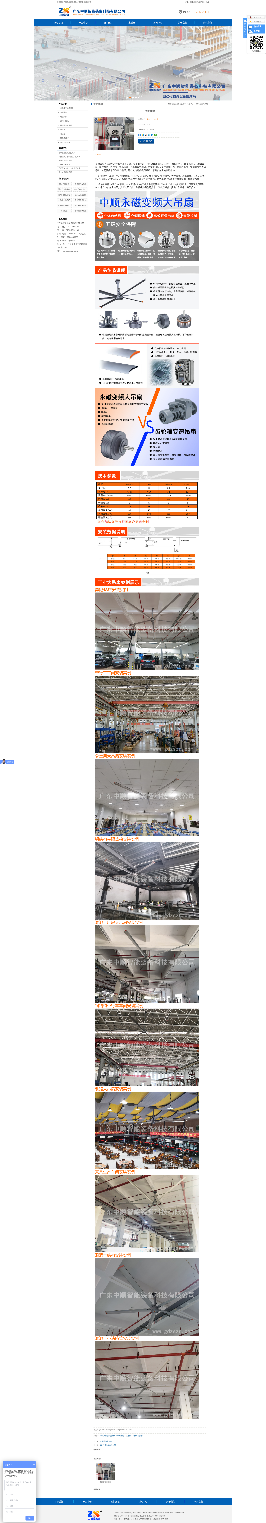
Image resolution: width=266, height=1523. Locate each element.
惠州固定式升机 (80, 200)
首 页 (182, 104)
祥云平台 (142, 1516)
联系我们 (207, 22)
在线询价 (146, 141)
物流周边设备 (65, 143)
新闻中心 (157, 22)
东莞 (140, 1519)
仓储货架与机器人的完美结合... (70, 168)
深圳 (136, 1519)
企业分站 (188, 2)
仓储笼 (62, 134)
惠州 (144, 1519)
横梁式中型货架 (80, 195)
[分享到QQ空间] (143, 135)
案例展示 (132, 22)
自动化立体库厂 (64, 200)
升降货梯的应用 (64, 165)
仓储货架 (63, 112)
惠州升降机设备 (64, 195)
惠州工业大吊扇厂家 (119, 1436)
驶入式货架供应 (64, 189)
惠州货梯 (64, 211)
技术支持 (108, 22)
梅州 (155, 1519)
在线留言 (258, 26)
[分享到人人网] (152, 135)
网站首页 (58, 22)
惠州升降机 (64, 121)
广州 (132, 1519)
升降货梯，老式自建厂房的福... (70, 157)
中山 (151, 1519)
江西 (162, 1519)
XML (207, 2)
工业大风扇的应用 (65, 172)
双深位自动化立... (80, 189)
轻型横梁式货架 (80, 206)
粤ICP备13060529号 (121, 1516)
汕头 (159, 1519)
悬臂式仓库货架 (80, 184)
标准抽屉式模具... (64, 206)
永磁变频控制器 (106, 1436)
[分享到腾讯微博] (149, 135)
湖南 (166, 1519)
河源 (147, 1519)
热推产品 (117, 1519)
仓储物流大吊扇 (106, 1441)
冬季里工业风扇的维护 (67, 153)
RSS (202, 2)
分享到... (257, 31)
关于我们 (182, 22)
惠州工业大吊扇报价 (135, 1436)
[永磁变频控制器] (105, 1471)
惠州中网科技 (160, 1516)
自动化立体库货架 (67, 108)
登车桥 (62, 130)
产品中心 (83, 22)
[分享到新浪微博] (146, 135)
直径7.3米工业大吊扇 (108, 1445)
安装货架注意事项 (65, 161)
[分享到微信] (155, 135)
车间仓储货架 (64, 184)
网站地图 (196, 2)
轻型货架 (63, 117)
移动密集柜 (64, 138)
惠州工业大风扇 (66, 125)
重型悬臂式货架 (80, 211)
